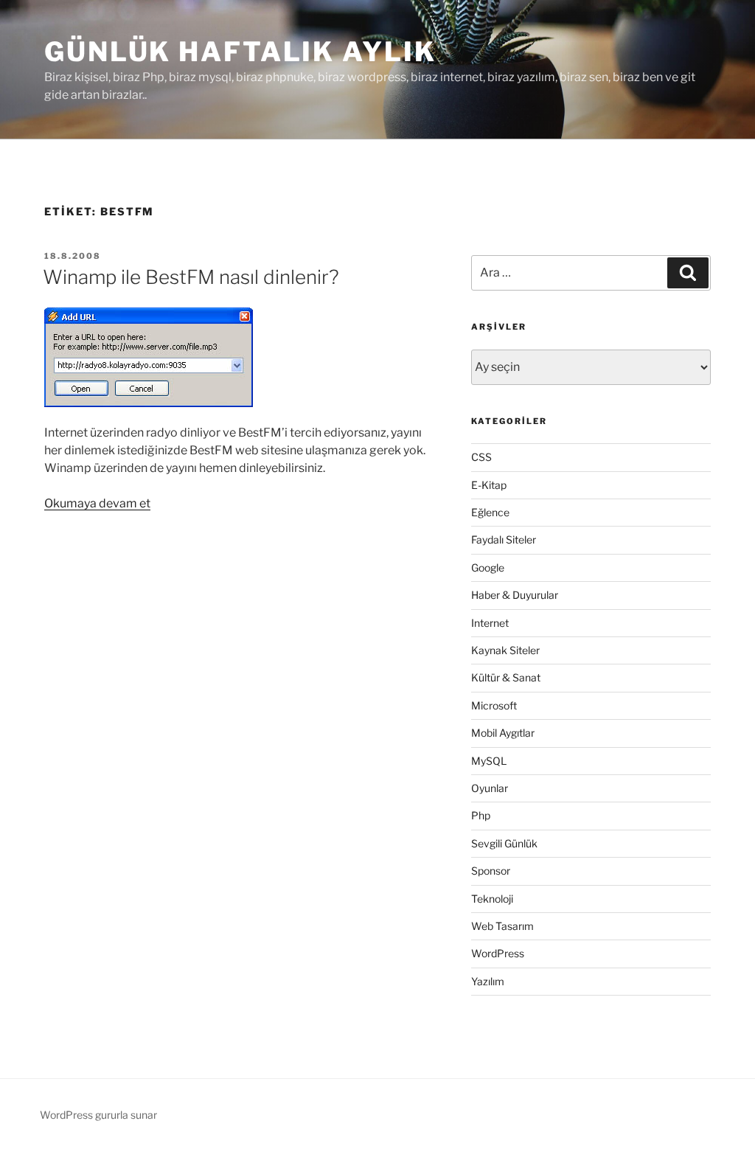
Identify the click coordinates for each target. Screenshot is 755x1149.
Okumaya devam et (97, 503)
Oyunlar (489, 788)
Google (487, 567)
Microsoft (494, 705)
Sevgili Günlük (504, 843)
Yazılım (487, 981)
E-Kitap (489, 485)
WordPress (497, 953)
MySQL (489, 760)
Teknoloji (492, 898)
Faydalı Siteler (503, 539)
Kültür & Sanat (505, 677)
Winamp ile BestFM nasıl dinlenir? (191, 276)
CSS (481, 457)
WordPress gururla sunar (98, 1114)
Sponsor (490, 870)
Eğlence (490, 512)
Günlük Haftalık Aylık (240, 51)
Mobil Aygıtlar (503, 732)
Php (480, 815)
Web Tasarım (502, 926)
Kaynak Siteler (505, 650)
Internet (490, 623)
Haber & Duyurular (514, 595)
